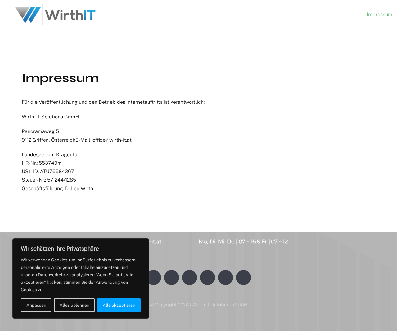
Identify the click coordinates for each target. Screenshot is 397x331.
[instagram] (189, 277)
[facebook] (153, 277)
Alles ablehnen (74, 305)
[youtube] (207, 277)
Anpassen (36, 305)
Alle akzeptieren (119, 305)
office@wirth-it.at (112, 140)
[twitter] (171, 277)
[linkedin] (225, 277)
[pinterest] (243, 277)
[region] (80, 278)
